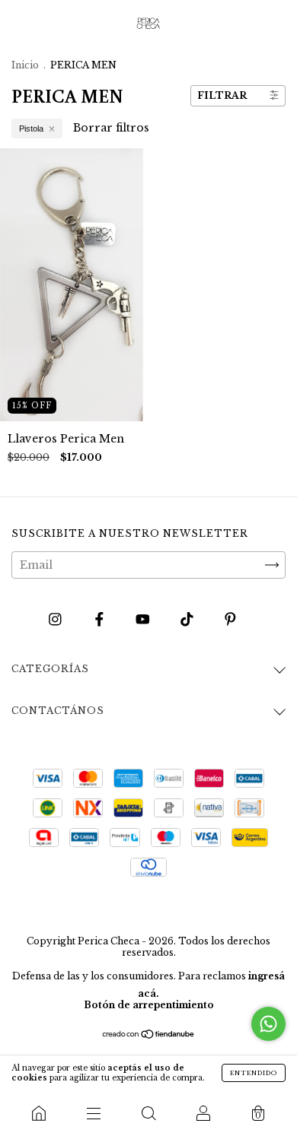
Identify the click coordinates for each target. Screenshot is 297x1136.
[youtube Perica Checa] (144, 619)
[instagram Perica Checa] (56, 619)
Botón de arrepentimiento (149, 1005)
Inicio (25, 65)
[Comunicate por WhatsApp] (268, 1024)
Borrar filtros (111, 128)
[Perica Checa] (38, 1113)
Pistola (31, 128)
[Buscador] (148, 1113)
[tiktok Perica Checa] (188, 619)
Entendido (253, 1073)
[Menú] (93, 1113)
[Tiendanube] (148, 1035)
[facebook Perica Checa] (101, 619)
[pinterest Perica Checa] (230, 619)
